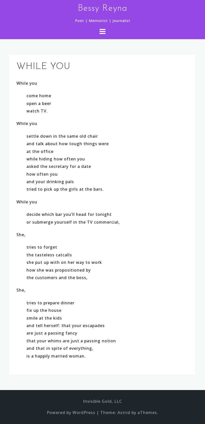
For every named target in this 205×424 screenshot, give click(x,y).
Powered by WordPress (71, 412)
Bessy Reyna (102, 8)
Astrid (124, 412)
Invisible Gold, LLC (102, 401)
